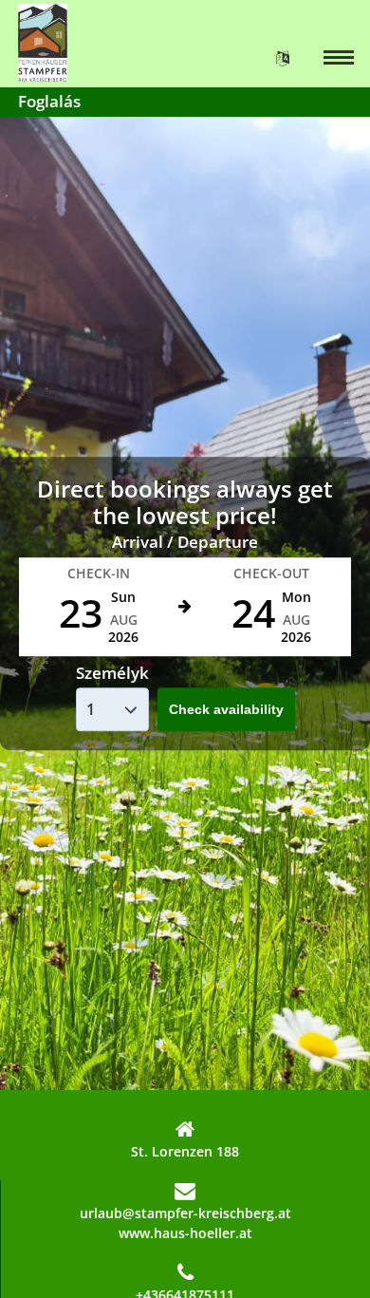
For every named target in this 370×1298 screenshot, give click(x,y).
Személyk (112, 673)
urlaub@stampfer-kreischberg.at (185, 1213)
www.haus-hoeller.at (185, 1233)
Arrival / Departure (185, 542)
